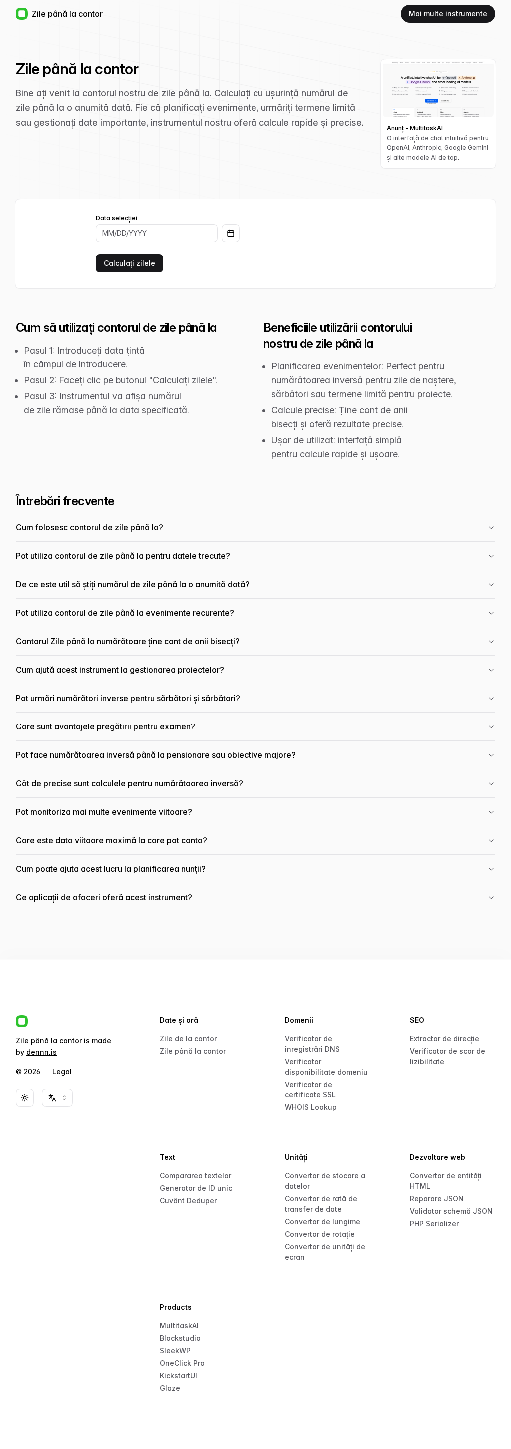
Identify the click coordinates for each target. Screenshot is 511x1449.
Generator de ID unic (196, 1188)
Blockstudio (180, 1338)
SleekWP (175, 1350)
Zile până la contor (193, 1051)
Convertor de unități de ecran (325, 1251)
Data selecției (116, 218)
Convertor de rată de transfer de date (321, 1203)
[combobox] (57, 1098)
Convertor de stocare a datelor (325, 1180)
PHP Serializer (434, 1223)
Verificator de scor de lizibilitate (447, 1056)
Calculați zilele (129, 263)
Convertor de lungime (322, 1221)
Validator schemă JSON (451, 1211)
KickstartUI (178, 1375)
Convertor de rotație (320, 1234)
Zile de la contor (188, 1038)
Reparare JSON (437, 1198)
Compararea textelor (195, 1175)
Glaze (170, 1388)
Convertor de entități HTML (446, 1180)
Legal (62, 1071)
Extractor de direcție (444, 1038)
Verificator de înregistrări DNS (312, 1043)
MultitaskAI (179, 1325)
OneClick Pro (182, 1363)
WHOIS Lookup (311, 1107)
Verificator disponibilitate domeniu (326, 1066)
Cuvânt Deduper (188, 1200)
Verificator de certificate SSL (310, 1089)
